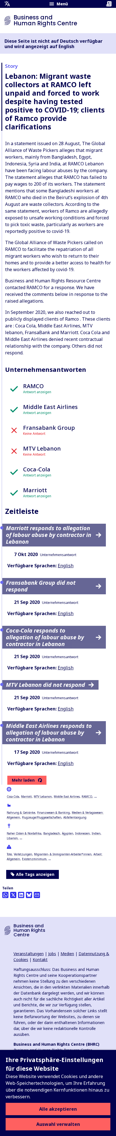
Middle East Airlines (67, 796)
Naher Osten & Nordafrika (24, 833)
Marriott (26, 796)
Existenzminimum (34, 859)
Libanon (12, 838)
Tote (9, 854)
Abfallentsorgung (74, 817)
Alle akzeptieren (58, 1109)
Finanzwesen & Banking (53, 813)
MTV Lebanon (43, 796)
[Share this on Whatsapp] (5, 895)
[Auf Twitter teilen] (13, 895)
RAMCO (87, 796)
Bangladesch (51, 833)
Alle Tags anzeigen (35, 874)
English (65, 566)
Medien (67, 953)
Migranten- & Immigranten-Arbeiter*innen (63, 854)
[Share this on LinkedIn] (21, 895)
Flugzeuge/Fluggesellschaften (41, 817)
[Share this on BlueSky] (29, 895)
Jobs (52, 953)
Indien (96, 833)
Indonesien (82, 833)
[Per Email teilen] (37, 895)
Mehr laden (23, 780)
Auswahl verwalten (58, 1124)
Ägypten (67, 833)
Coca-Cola (13, 796)
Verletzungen (23, 854)
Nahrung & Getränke (21, 813)
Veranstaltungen (29, 953)
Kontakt (40, 959)
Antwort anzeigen (37, 392)
